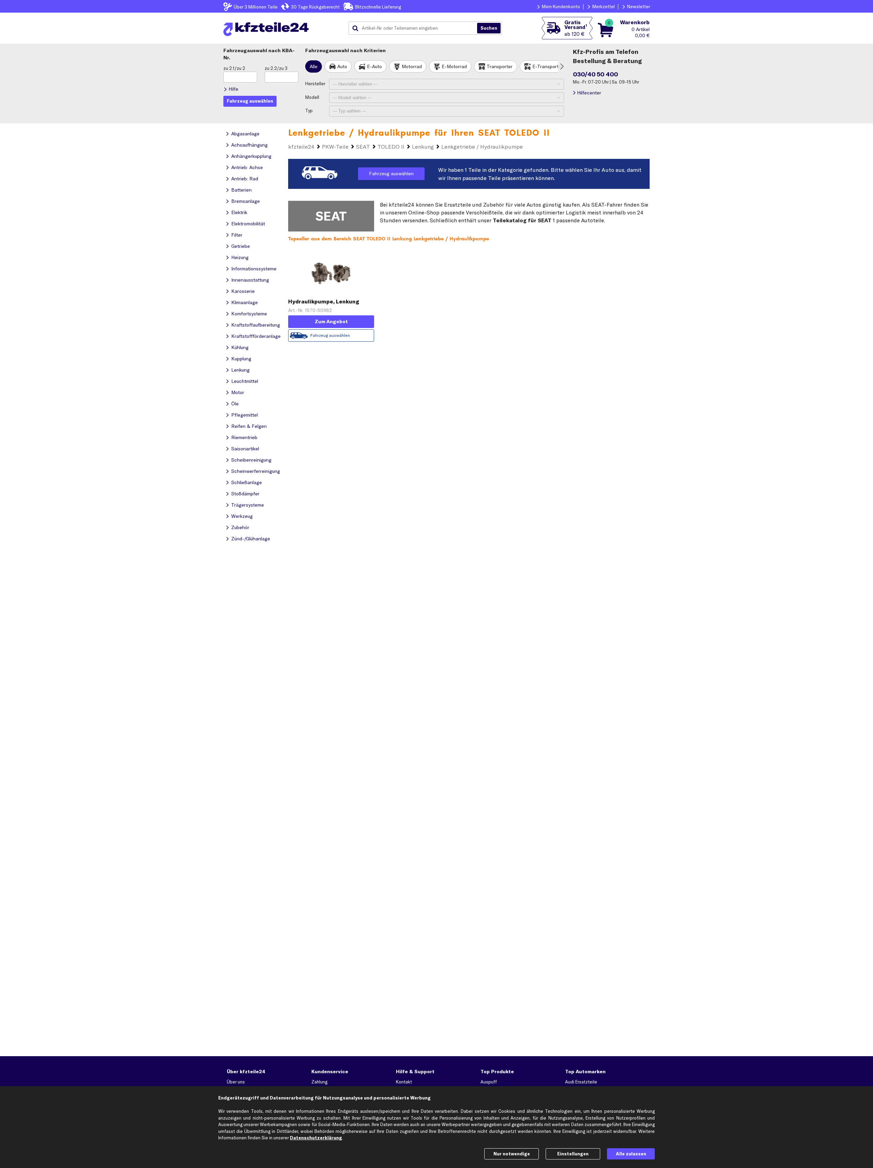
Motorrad (412, 66)
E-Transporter (547, 66)
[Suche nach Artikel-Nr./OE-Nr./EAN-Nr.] (489, 28)
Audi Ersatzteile (581, 1081)
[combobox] (415, 28)
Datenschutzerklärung (316, 1137)
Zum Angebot (331, 321)
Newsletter (638, 6)
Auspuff (488, 1081)
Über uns (236, 1081)
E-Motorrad (454, 66)
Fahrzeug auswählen (391, 173)
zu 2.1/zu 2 (234, 68)
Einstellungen (573, 1153)
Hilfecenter (589, 93)
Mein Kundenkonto (561, 6)
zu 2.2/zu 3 (276, 68)
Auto (342, 66)
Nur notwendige (511, 1153)
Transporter (500, 66)
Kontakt (404, 1081)
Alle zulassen (631, 1153)
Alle (313, 66)
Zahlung (319, 1081)
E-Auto (374, 66)
